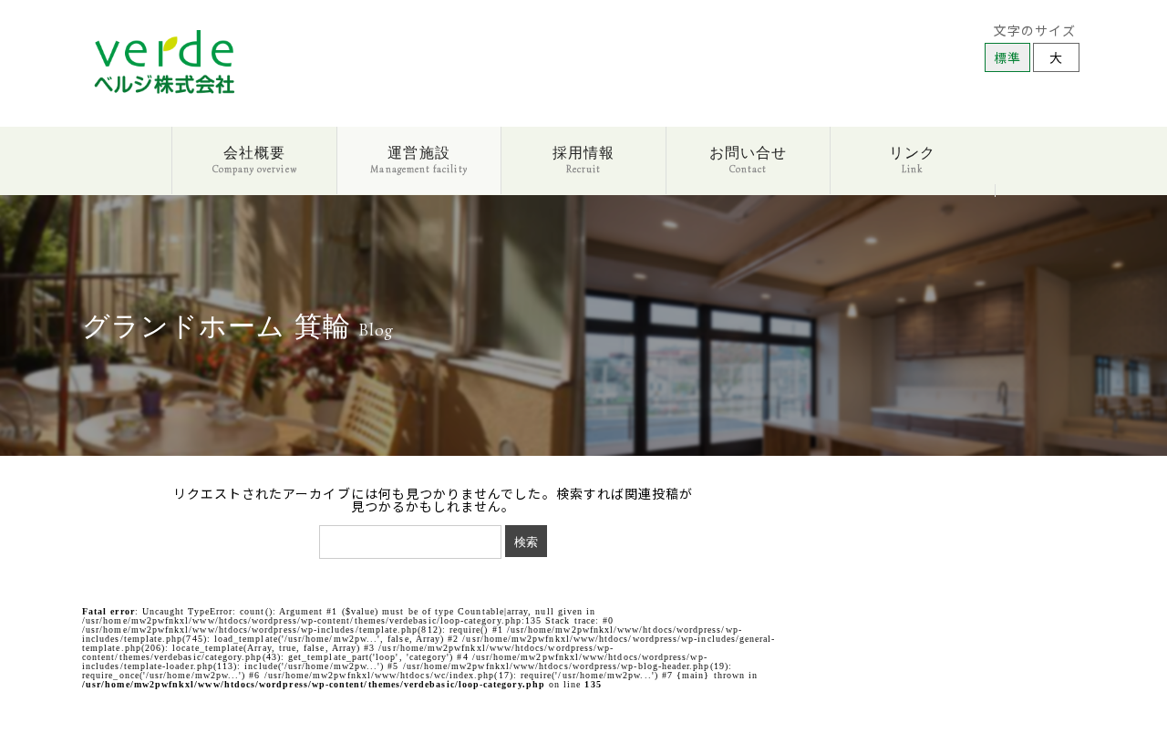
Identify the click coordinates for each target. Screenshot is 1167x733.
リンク (912, 158)
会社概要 (254, 158)
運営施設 (418, 158)
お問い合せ (748, 158)
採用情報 (583, 158)
